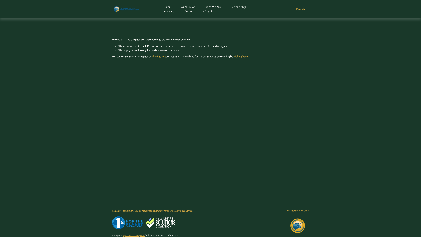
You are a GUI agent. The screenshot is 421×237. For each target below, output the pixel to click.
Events (188, 11)
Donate (301, 9)
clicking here (159, 56)
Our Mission (188, 7)
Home (166, 7)
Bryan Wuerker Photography (134, 235)
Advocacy (168, 11)
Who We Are (213, 7)
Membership (238, 7)
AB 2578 (207, 11)
